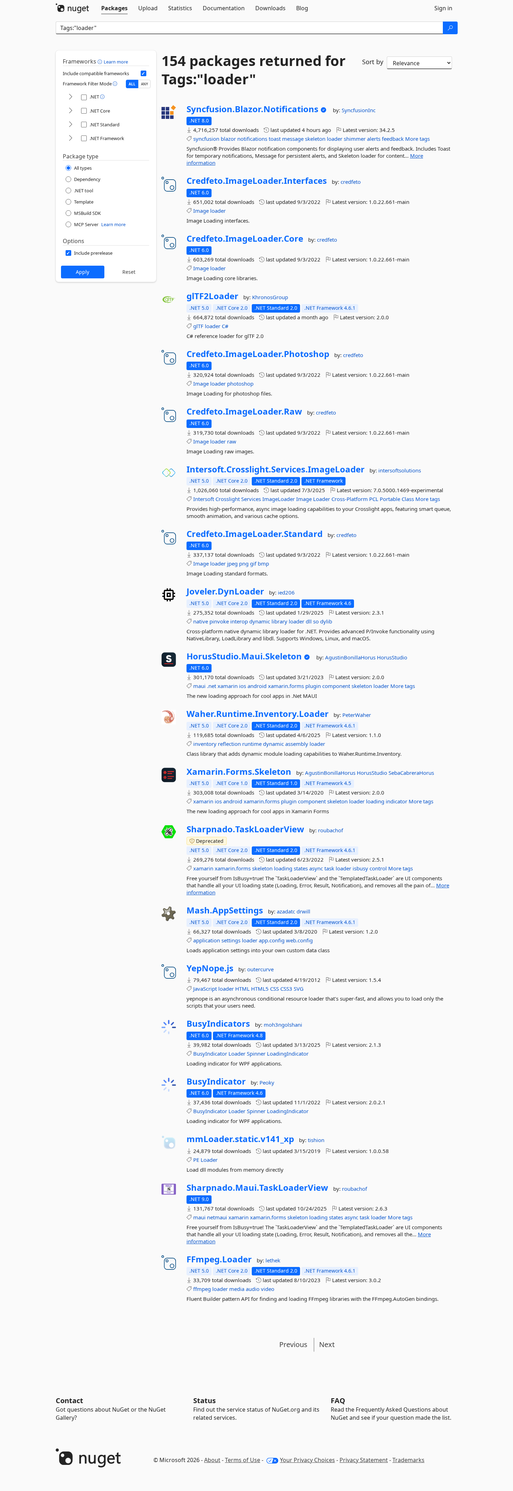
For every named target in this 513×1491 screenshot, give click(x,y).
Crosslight (227, 498)
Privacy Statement (364, 1460)
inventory (204, 743)
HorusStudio (392, 657)
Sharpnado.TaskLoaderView (245, 829)
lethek (272, 1260)
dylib (326, 621)
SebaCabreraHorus (411, 772)
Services (251, 498)
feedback (393, 138)
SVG (299, 988)
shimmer (355, 138)
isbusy (360, 868)
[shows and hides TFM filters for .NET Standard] (70, 125)
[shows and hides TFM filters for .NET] (70, 97)
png (244, 563)
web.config (299, 940)
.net (211, 685)
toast (275, 138)
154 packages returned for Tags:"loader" (253, 70)
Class (408, 498)
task (329, 868)
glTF (198, 326)
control (378, 868)
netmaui (217, 1217)
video (267, 1288)
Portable (390, 498)
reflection (229, 743)
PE (196, 1159)
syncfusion (206, 138)
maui (199, 685)
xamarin (228, 685)
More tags (417, 138)
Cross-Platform (349, 498)
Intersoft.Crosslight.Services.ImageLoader (276, 469)
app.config (272, 940)
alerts (373, 138)
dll (309, 621)
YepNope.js (210, 968)
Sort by (372, 62)
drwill (303, 911)
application (206, 940)
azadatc (287, 911)
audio (252, 1288)
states (301, 868)
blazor (228, 138)
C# (225, 326)
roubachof (330, 830)
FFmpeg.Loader (219, 1259)
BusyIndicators (218, 1023)
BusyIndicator (210, 1053)
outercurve (260, 969)
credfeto (351, 181)
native (200, 621)
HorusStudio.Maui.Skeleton (244, 656)
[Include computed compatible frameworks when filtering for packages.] (143, 73)
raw (231, 441)
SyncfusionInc (358, 110)
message (293, 138)
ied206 (286, 592)
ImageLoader (278, 498)
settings (230, 940)
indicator (396, 801)
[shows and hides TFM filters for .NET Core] (70, 111)
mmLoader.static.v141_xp (240, 1139)
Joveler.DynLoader (225, 591)
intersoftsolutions (399, 470)
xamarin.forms (286, 685)
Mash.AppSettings (225, 910)
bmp (263, 563)
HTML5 (260, 988)
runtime (252, 743)
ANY (144, 84)
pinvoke (219, 621)
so (316, 621)
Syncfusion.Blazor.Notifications (252, 109)
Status (204, 1400)
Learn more (116, 62)
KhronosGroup (270, 297)
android (257, 685)
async (316, 868)
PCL (373, 498)
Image (201, 210)
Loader (321, 498)
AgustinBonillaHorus (351, 657)
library (279, 621)
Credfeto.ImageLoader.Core (245, 238)
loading (375, 801)
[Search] (450, 28)
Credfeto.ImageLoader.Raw (244, 411)
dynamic (259, 621)
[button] (101, 61)
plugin (313, 685)
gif (253, 563)
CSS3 (286, 988)
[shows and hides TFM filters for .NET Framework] (70, 138)
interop (239, 621)
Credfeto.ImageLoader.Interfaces (257, 181)
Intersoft (203, 498)
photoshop (240, 383)
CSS (274, 988)
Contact (69, 1400)
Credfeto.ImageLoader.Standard (255, 534)
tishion (316, 1139)
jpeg (232, 563)
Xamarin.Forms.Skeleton (239, 771)
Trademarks (408, 1460)
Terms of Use (242, 1460)
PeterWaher (356, 714)
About (212, 1460)
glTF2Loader (212, 296)
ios (242, 685)
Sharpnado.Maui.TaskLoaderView (257, 1187)
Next (327, 1344)
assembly (296, 743)
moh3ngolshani (283, 1024)
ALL (132, 84)
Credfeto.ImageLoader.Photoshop (258, 354)
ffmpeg (202, 1288)
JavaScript (205, 988)
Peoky (266, 1082)
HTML (242, 988)
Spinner (256, 1053)
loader (334, 138)
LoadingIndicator (288, 1053)
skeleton (315, 138)
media (236, 1288)
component (336, 685)
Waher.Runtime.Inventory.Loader (258, 714)
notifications (252, 138)
